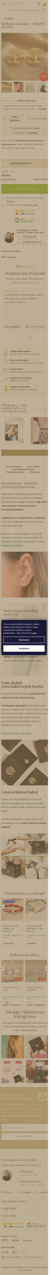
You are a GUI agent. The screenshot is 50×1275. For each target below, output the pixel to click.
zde (34, 633)
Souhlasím (24, 648)
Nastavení (24, 640)
